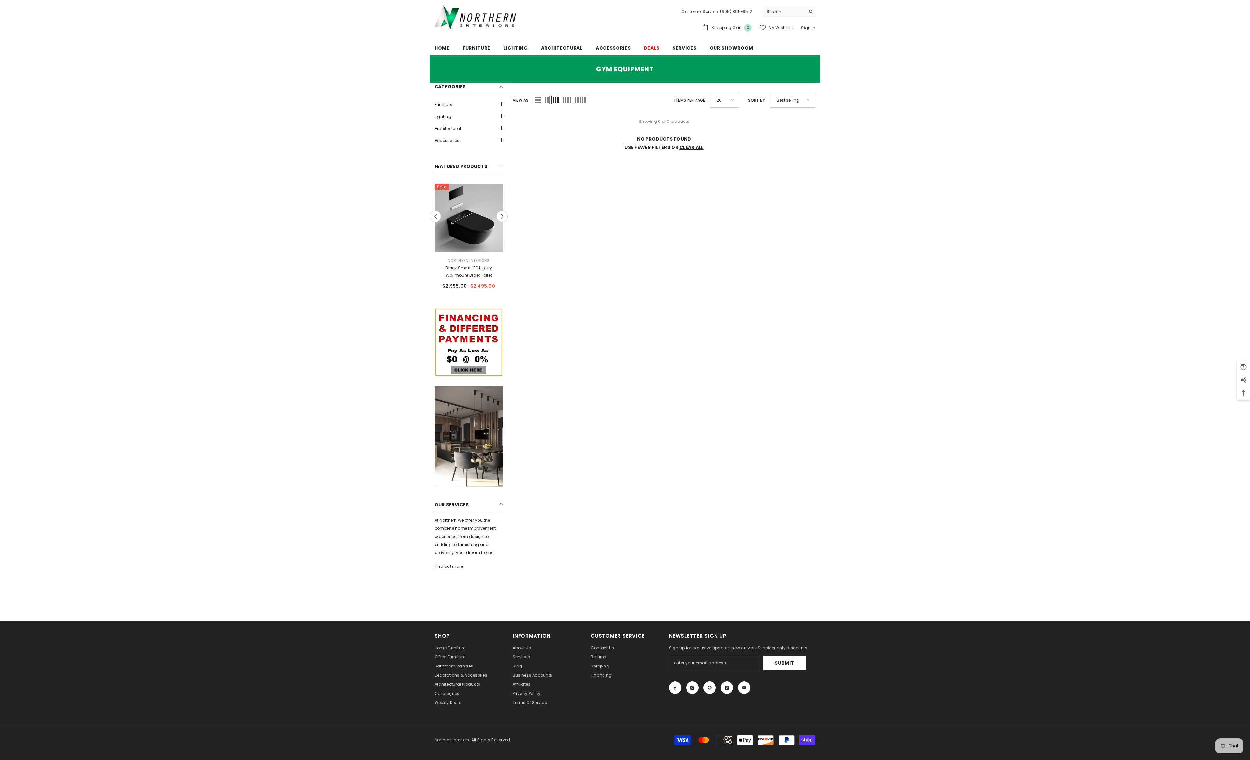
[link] (469, 342)
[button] (469, 103)
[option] (469, 239)
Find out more (449, 566)
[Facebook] (675, 687)
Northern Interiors (469, 260)
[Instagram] (692, 687)
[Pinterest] (709, 687)
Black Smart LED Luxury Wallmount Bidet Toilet (468, 271)
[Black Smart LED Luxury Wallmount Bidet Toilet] (469, 218)
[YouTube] (744, 687)
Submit (784, 663)
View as (521, 100)
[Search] (789, 12)
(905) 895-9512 (735, 11)
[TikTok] (727, 687)
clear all (691, 147)
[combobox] (784, 12)
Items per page (689, 100)
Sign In (808, 28)
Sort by (756, 100)
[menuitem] (469, 104)
